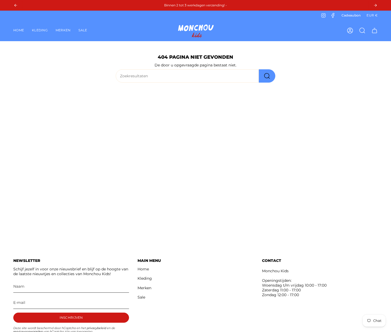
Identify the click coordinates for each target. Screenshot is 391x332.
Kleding (145, 278)
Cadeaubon (351, 15)
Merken (144, 288)
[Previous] (15, 5)
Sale (141, 297)
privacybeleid (96, 328)
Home (143, 269)
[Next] (375, 5)
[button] (40, 30)
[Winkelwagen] (374, 30)
